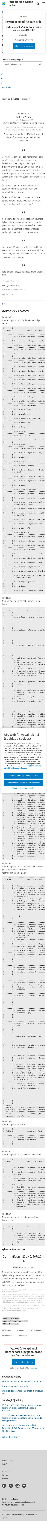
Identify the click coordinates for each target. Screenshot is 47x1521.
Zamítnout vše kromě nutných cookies (23, 783)
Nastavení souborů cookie (13, 1505)
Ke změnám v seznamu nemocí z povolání (21, 1381)
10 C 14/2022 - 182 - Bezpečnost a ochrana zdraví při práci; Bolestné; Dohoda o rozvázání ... (22, 1408)
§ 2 (2, 78)
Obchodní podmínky (10, 1499)
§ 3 (2, 83)
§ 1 (2, 74)
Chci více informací (24, 46)
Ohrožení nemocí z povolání (15, 1386)
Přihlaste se (32, 1368)
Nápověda (6, 1472)
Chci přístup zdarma (23, 1362)
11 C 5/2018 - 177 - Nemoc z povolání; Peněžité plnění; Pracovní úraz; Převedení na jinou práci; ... (23, 1428)
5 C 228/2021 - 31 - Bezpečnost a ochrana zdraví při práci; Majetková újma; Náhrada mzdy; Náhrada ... (22, 1418)
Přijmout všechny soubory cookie (23, 775)
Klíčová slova (7, 1461)
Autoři (4, 1464)
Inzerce (5, 1475)
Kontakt (5, 1478)
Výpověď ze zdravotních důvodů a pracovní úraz (22, 1392)
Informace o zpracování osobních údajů (18, 1502)
